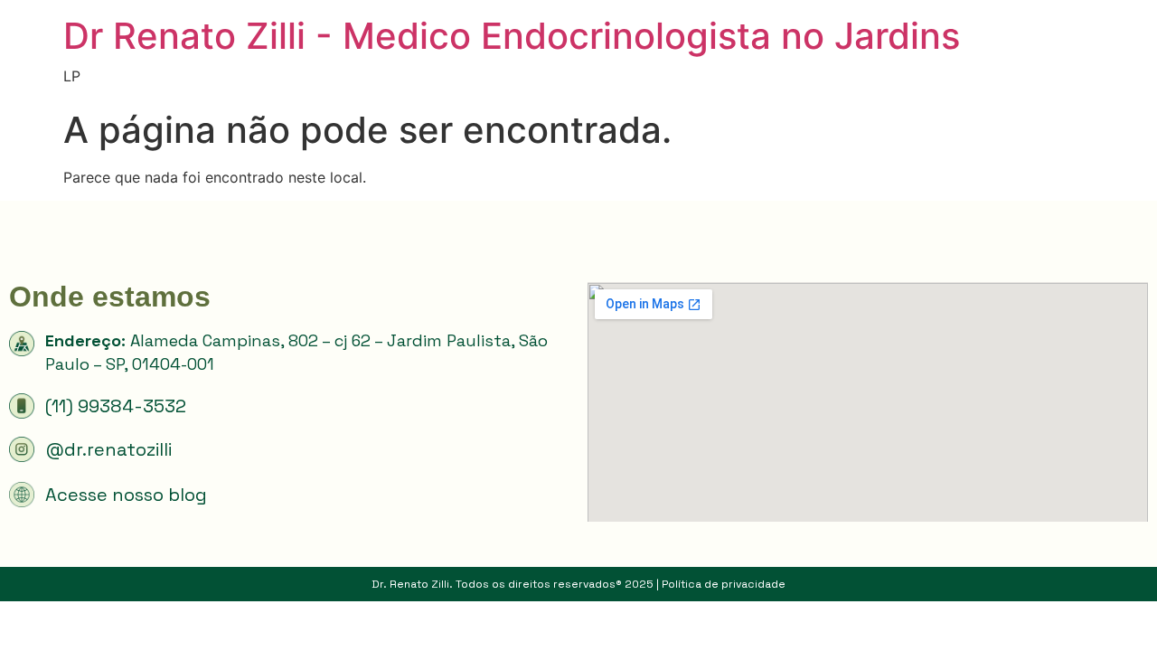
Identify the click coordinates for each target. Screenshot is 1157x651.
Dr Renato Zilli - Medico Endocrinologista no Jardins (511, 36)
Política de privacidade (723, 584)
